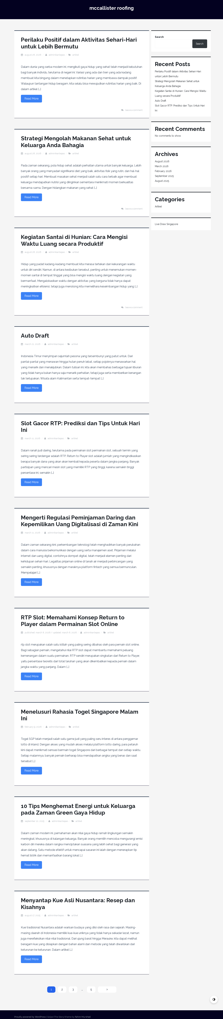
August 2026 (162, 161)
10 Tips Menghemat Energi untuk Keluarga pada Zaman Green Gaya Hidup (78, 809)
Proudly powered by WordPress (30, 1017)
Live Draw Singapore (166, 224)
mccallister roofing (111, 8)
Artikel (75, 55)
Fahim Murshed (83, 1017)
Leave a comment (134, 110)
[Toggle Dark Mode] (214, 999)
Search (159, 37)
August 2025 (162, 181)
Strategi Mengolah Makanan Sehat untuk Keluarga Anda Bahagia (76, 141)
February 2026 (163, 171)
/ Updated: (51, 632)
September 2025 (164, 176)
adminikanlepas (57, 55)
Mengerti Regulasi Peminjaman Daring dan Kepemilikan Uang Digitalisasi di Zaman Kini (79, 520)
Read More (31, 98)
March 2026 (161, 166)
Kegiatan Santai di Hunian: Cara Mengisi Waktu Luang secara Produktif (74, 240)
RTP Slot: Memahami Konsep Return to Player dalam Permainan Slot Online (72, 620)
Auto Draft (35, 335)
